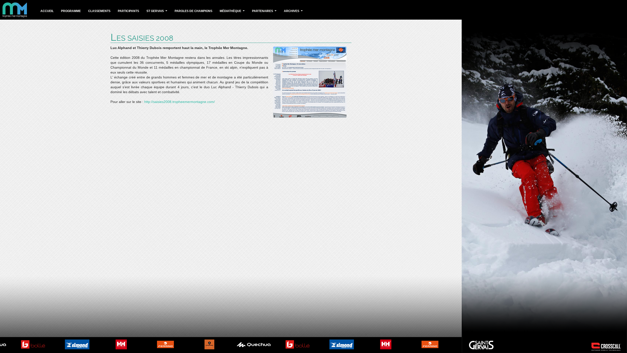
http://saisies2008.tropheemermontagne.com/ (179, 102)
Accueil (47, 11)
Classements (99, 11)
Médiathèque (233, 12)
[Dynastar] (201, 344)
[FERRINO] (156, 344)
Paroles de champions (193, 11)
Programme (71, 11)
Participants (128, 11)
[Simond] (68, 344)
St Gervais (157, 12)
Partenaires (265, 12)
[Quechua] (245, 344)
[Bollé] (24, 344)
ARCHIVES (294, 12)
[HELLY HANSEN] (112, 344)
